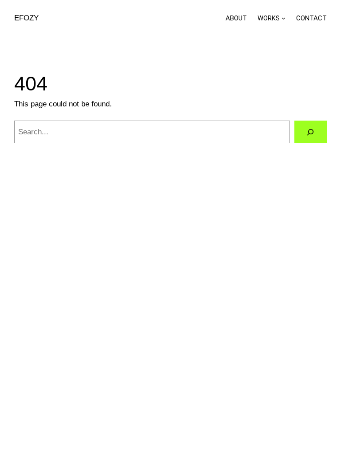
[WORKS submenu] (283, 18)
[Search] (310, 132)
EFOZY (26, 18)
